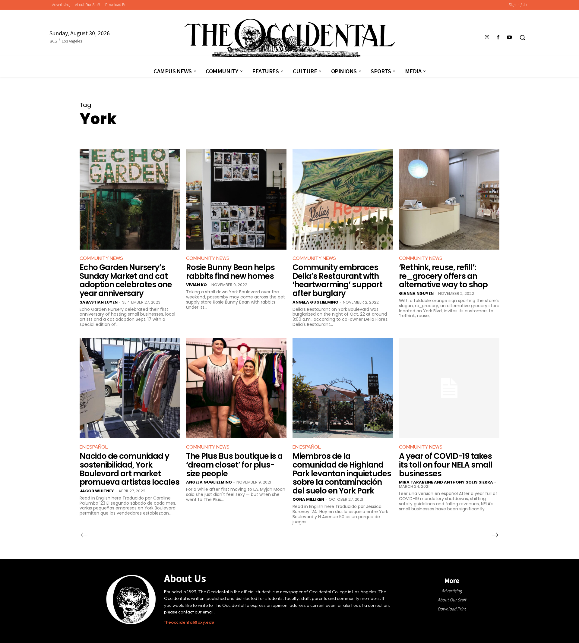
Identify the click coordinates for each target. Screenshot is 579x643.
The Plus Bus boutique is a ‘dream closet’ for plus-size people (234, 465)
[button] (522, 37)
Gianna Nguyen (416, 293)
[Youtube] (509, 37)
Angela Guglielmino (315, 302)
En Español (94, 447)
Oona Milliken (308, 499)
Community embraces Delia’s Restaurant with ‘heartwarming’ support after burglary (337, 280)
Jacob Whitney (97, 491)
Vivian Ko (196, 285)
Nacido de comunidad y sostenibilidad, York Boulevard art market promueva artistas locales (129, 469)
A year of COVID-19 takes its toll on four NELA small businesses (445, 465)
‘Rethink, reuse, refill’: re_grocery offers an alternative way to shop (443, 276)
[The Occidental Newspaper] (289, 38)
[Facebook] (498, 37)
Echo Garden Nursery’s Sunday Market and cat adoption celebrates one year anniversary (126, 280)
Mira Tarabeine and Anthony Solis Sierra (446, 482)
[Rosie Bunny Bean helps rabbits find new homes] (236, 199)
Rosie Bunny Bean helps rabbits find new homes (230, 272)
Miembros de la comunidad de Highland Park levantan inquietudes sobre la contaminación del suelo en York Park (342, 473)
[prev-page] (84, 535)
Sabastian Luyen (99, 302)
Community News (101, 258)
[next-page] (494, 535)
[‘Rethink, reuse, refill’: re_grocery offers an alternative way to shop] (449, 199)
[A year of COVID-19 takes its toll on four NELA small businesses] (449, 388)
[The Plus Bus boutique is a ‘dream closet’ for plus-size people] (236, 388)
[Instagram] (487, 37)
